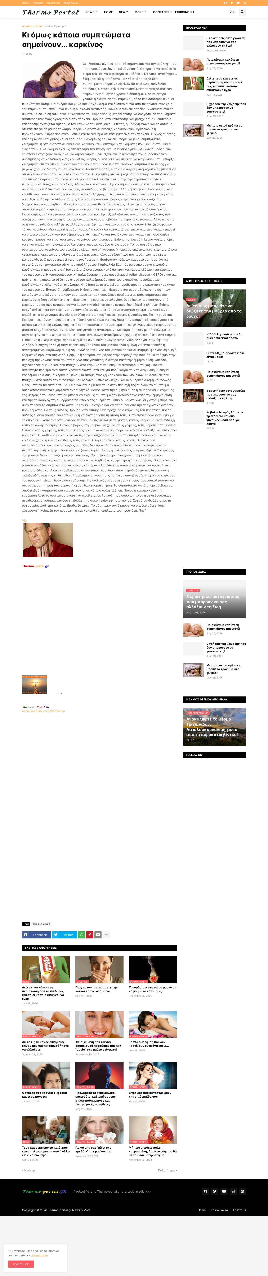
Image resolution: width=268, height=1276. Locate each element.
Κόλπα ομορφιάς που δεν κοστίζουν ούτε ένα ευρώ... (149, 1043)
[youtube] (238, 3)
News (89, 12)
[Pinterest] (89, 934)
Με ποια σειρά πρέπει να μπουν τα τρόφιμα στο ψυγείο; (224, 129)
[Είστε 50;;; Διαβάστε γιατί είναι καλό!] (193, 358)
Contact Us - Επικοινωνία (62, 2)
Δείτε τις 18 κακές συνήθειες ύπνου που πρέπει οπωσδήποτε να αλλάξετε (45, 1045)
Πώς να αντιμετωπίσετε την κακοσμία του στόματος (96, 989)
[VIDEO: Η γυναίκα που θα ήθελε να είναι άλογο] (193, 339)
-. (36, 707)
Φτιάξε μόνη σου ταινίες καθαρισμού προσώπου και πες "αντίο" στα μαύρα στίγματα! (98, 1045)
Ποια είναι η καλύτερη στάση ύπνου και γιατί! (223, 61)
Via (24, 520)
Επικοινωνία (219, 1210)
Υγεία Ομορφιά (55, 26)
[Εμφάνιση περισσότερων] (106, 934)
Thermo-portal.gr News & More (69, 1210)
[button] (232, 12)
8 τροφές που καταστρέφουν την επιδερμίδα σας (150, 1094)
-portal (35, 566)
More (139, 12)
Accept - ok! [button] (21, 1264)
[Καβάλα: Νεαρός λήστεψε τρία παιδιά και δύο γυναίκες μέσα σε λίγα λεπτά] (193, 417)
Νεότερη (30, 1170)
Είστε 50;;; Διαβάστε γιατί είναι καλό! (225, 354)
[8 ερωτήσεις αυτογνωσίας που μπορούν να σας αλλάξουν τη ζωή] (193, 43)
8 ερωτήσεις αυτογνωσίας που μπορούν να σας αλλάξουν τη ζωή (225, 41)
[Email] (98, 934)
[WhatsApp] (81, 934)
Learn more (40, 1255)
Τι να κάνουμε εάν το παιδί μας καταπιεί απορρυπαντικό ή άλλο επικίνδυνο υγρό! (46, 1151)
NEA (122, 12)
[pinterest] (245, 3)
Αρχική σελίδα (32, 26)
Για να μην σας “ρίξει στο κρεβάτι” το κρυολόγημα (93, 1149)
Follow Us (239, 1210)
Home (25, 2)
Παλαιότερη (166, 1170)
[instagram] (233, 1191)
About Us (38, 2)
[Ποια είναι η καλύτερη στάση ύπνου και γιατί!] (193, 64)
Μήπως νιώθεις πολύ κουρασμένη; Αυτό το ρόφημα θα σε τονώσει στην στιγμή (153, 1151)
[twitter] (232, 3)
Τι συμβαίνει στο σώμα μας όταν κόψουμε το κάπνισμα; (152, 989)
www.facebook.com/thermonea (43, 711)
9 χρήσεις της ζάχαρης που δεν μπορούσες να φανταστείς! (226, 107)
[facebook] (225, 3)
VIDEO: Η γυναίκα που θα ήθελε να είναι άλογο (224, 336)
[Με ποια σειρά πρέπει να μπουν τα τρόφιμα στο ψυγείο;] (193, 130)
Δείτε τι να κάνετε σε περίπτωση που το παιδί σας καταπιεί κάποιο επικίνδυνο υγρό (43, 993)
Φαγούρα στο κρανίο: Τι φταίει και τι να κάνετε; (44, 1094)
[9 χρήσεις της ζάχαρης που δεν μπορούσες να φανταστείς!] (193, 109)
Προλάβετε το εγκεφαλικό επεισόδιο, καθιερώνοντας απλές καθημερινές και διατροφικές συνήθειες (95, 1098)
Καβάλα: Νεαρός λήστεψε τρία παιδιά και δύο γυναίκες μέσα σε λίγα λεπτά (225, 417)
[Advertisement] (94, 631)
